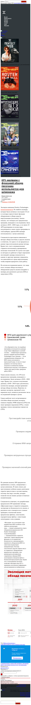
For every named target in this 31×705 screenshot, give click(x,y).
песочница (16, 644)
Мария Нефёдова (7, 196)
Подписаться (17, 658)
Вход (29, 2)
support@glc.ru (22, 684)
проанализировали (7, 209)
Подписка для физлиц (25, 692)
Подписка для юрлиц (25, 694)
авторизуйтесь (5, 667)
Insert (18, 703)
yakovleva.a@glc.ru (21, 686)
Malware (6, 643)
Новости (10, 644)
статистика (22, 644)
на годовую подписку (20, 3)
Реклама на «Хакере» (25, 695)
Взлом (6, 644)
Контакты (28, 696)
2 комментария (6, 199)
